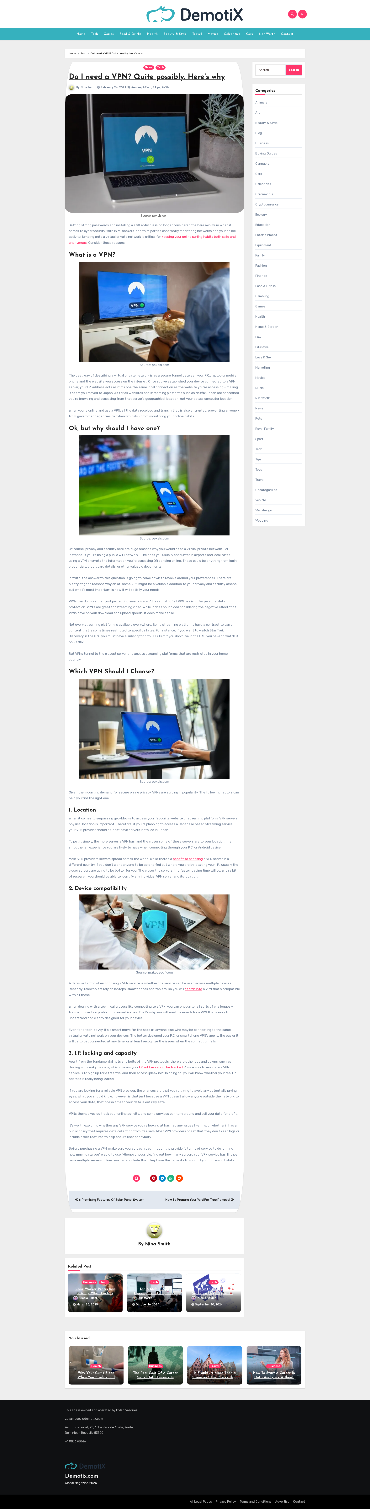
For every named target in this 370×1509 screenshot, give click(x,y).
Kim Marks (145, 1298)
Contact (287, 34)
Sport (259, 439)
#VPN (165, 87)
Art (257, 112)
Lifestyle (262, 347)
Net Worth (267, 34)
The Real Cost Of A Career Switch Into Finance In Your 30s (155, 1377)
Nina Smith (88, 87)
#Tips (157, 87)
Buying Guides (266, 153)
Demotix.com (81, 1476)
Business (89, 1282)
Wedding (261, 520)
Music (259, 388)
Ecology (261, 214)
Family (260, 255)
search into (193, 989)
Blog (258, 133)
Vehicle (260, 500)
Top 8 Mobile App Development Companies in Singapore (154, 1293)
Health (152, 34)
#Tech (147, 87)
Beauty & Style (175, 34)
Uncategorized (266, 490)
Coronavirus (264, 194)
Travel (197, 34)
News (148, 67)
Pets (258, 418)
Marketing (262, 367)
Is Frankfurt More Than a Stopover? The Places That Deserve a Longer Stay (214, 1377)
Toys (258, 469)
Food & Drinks (130, 34)
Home (81, 34)
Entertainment (266, 235)
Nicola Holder (88, 1298)
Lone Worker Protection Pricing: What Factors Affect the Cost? (95, 1293)
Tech (94, 34)
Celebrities (232, 34)
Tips (258, 459)
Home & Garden (266, 327)
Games (109, 34)
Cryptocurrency (267, 204)
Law (258, 337)
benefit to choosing (188, 859)
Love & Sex (263, 357)
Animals (261, 102)
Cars (249, 34)
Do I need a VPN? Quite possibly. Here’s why (147, 77)
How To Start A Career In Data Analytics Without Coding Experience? (274, 1377)
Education (263, 225)
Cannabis (262, 163)
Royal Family (264, 429)
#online (136, 87)
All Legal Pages (201, 1501)
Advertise (282, 1501)
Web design (263, 510)
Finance (261, 276)
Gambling (262, 296)
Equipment (263, 245)
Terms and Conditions (255, 1501)
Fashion (261, 265)
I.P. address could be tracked (161, 1067)
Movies (213, 34)
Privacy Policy (226, 1501)
